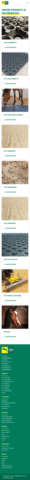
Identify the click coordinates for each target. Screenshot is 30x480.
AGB (3, 462)
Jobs (3, 440)
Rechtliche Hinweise (6, 467)
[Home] (8, 351)
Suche (3, 464)
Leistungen (5, 396)
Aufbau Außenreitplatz (7, 416)
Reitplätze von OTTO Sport (8, 448)
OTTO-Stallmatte (6, 389)
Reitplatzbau (5, 401)
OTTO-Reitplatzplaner (7, 390)
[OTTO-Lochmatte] (15, 28)
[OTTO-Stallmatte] (15, 244)
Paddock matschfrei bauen (8, 422)
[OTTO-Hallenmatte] (15, 64)
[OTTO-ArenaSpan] (15, 172)
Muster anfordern (6, 406)
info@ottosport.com (6, 369)
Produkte (5, 373)
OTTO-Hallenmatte (6, 379)
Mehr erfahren (11, 47)
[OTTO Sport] (5, 3)
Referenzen (5, 444)
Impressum (4, 458)
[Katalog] (15, 317)
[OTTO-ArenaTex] (15, 136)
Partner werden (5, 432)
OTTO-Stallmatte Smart (7, 381)
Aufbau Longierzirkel (6, 420)
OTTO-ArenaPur (5, 387)
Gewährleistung (5, 436)
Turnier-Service (5, 404)
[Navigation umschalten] (27, 2)
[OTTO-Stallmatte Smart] (15, 100)
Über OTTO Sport (6, 430)
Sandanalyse (5, 408)
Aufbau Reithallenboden (7, 418)
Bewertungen (5, 450)
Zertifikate (4, 438)
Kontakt (3, 460)
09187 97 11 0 (7, 365)
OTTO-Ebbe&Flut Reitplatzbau (9, 402)
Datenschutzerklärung (7, 465)
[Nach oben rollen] (26, 476)
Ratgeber (5, 412)
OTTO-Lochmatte (6, 377)
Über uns (4, 426)
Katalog (3, 392)
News (3, 434)
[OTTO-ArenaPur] (15, 208)
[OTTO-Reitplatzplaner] (15, 281)
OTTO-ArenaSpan (6, 385)
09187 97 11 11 (7, 367)
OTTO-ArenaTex (5, 383)
